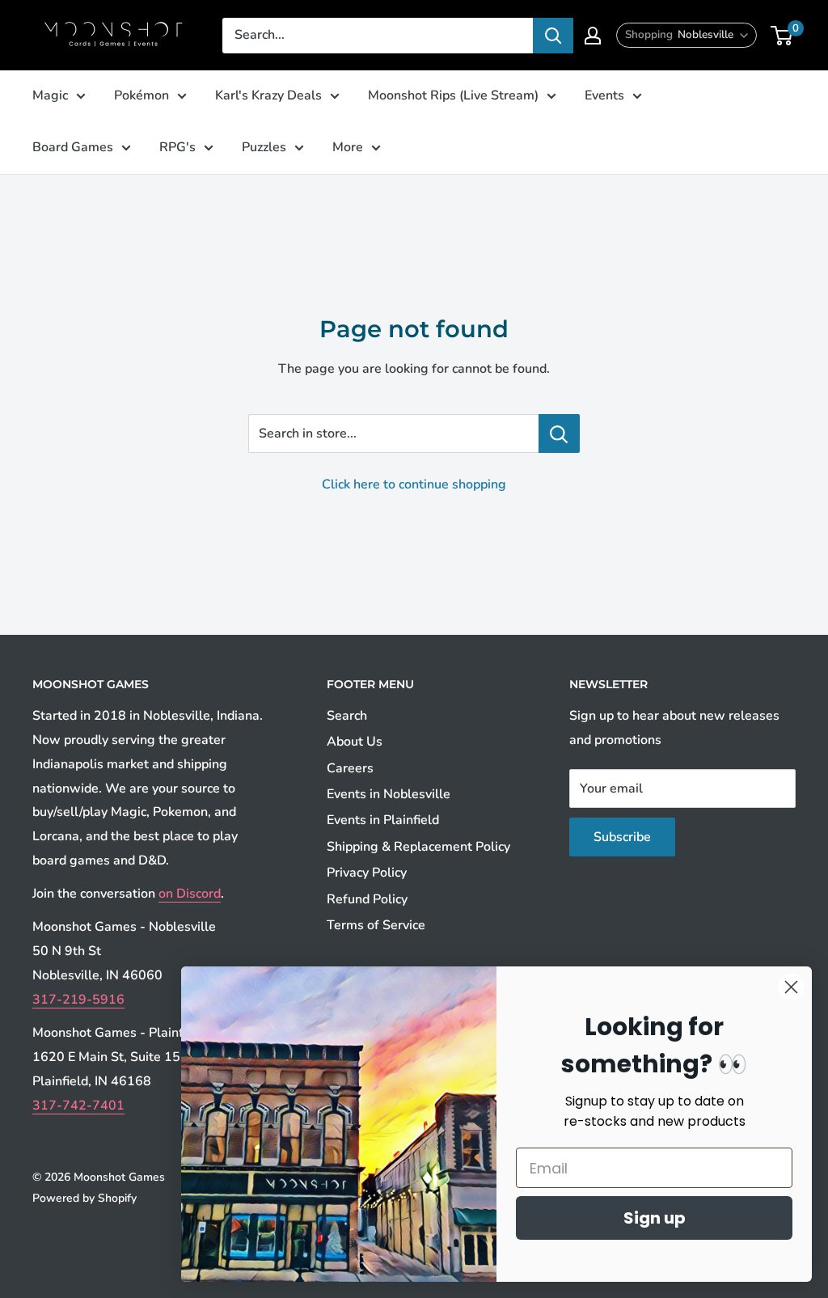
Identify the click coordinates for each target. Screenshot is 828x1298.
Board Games (72, 147)
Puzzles (264, 147)
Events (604, 95)
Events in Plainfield (383, 820)
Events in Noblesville (388, 794)
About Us (354, 741)
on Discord (189, 894)
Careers (350, 768)
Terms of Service (376, 925)
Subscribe (622, 837)
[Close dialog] (791, 987)
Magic (50, 95)
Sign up (654, 1218)
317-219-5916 (78, 999)
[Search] (553, 35)
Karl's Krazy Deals (268, 95)
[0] (782, 35)
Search (347, 716)
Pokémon (141, 95)
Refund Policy (367, 899)
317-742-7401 (78, 1105)
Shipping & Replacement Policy (418, 847)
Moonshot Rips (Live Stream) (453, 95)
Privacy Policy (367, 873)
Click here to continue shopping (414, 484)
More (347, 147)
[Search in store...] (559, 433)
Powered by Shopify (84, 1198)
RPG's (177, 147)
